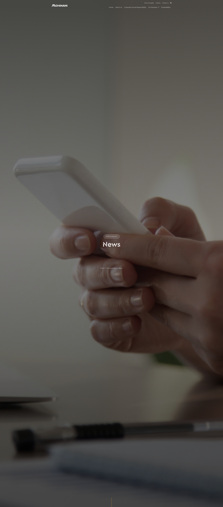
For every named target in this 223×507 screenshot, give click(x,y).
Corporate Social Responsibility (135, 7)
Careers (158, 3)
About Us (118, 7)
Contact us (165, 3)
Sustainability (165, 7)
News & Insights (149, 3)
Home (111, 7)
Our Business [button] (153, 7)
